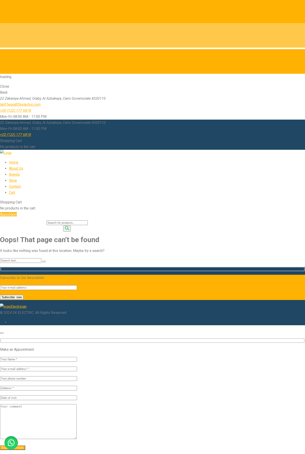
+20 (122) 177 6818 (15, 110)
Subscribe (12, 297)
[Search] (67, 229)
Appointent (8, 214)
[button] (11, 443)
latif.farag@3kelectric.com (20, 104)
